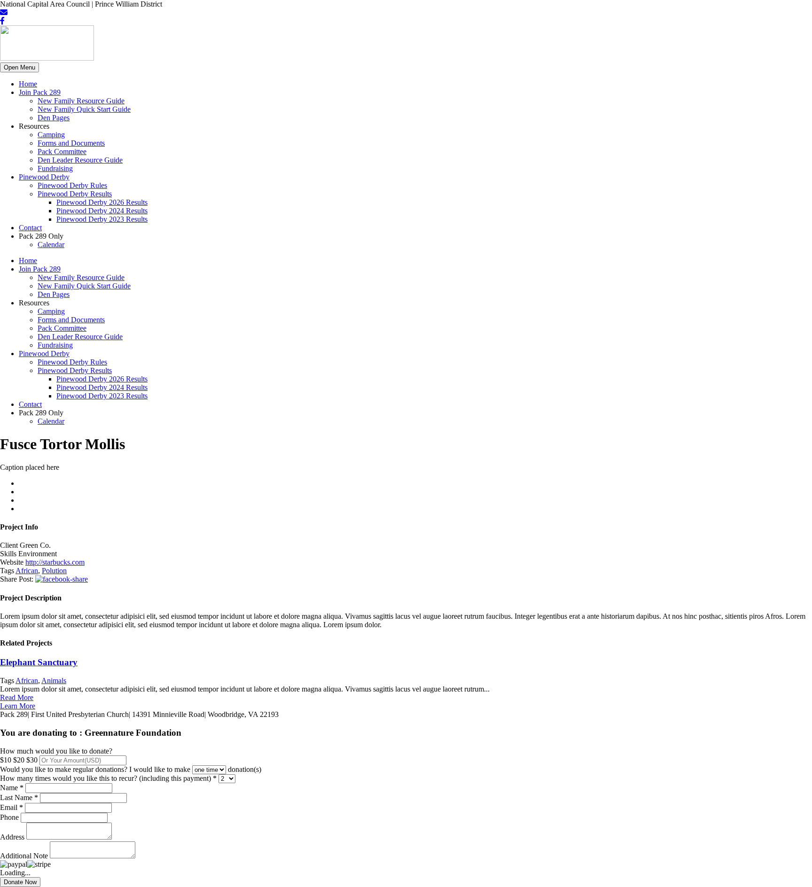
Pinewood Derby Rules (72, 185)
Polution (54, 571)
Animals (53, 681)
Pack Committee (62, 152)
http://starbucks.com (55, 562)
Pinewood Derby (44, 177)
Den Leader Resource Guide (80, 160)
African (27, 571)
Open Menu (19, 67)
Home (28, 84)
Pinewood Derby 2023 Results (102, 219)
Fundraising (55, 168)
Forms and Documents (71, 143)
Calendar (51, 245)
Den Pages (54, 118)
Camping (51, 135)
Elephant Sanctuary (39, 662)
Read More (16, 697)
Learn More (17, 706)
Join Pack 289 (40, 92)
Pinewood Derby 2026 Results (102, 202)
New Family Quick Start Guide (84, 109)
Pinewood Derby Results (75, 194)
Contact (30, 228)
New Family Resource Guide (81, 101)
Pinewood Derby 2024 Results (102, 211)
